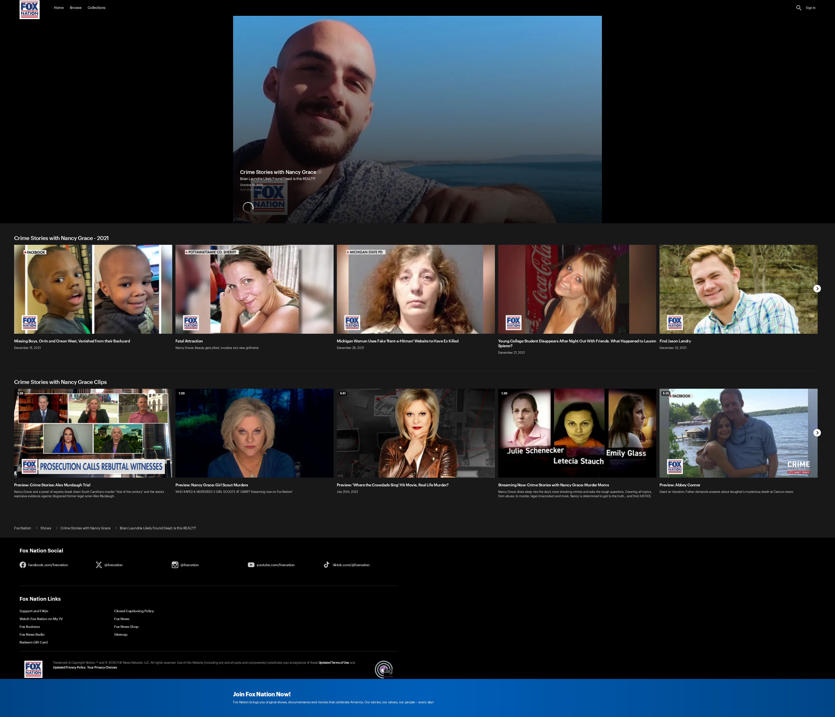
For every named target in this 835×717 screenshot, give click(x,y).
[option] (94, 302)
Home (59, 8)
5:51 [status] (343, 393)
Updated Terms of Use (334, 662)
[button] (799, 8)
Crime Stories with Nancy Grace (278, 172)
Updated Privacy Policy (69, 667)
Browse (76, 8)
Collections (96, 8)
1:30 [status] (504, 393)
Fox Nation (22, 528)
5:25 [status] (666, 393)
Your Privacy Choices (102, 667)
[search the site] (799, 8)
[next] (817, 289)
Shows (45, 528)
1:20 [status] (182, 393)
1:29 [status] (20, 393)
